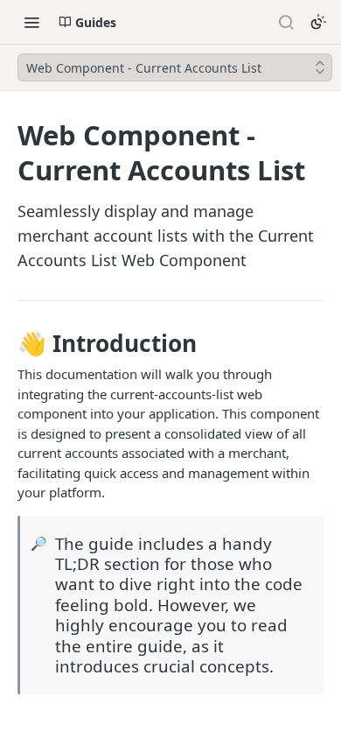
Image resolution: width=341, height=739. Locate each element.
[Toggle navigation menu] (31, 22)
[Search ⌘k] (286, 22)
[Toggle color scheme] (318, 22)
